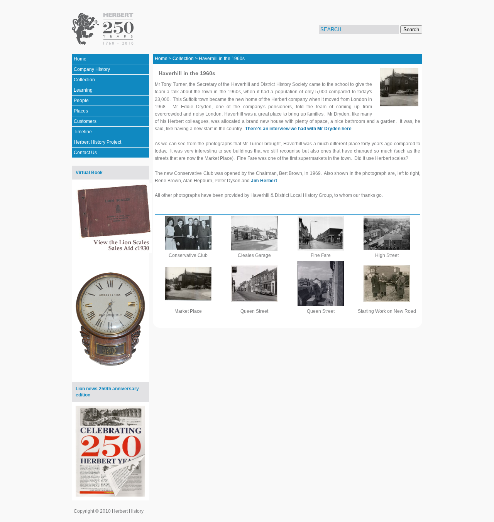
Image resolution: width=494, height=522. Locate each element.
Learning (83, 90)
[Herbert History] (104, 29)
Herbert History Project (97, 142)
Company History (92, 69)
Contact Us (85, 152)
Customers (85, 121)
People (81, 100)
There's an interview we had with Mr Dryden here (298, 128)
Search (411, 29)
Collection (84, 79)
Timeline (83, 131)
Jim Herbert (264, 180)
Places (81, 111)
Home (80, 59)
